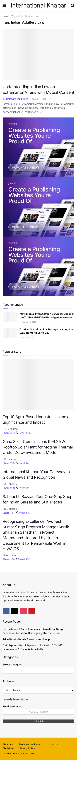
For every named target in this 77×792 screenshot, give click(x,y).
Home (6, 16)
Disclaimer (8, 748)
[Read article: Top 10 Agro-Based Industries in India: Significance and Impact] (38, 384)
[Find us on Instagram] (23, 611)
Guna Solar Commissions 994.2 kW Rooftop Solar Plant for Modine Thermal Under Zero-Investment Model (38, 447)
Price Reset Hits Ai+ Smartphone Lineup (26, 639)
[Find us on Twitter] (14, 611)
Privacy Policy (27, 748)
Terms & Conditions (29, 744)
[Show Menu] (4, 5)
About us (8, 744)
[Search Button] (72, 5)
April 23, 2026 (27, 337)
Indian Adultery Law (28, 16)
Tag (13, 16)
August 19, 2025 (38, 99)
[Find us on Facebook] (6, 611)
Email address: (12, 706)
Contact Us (52, 744)
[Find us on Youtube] (31, 611)
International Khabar (38, 5)
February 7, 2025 (28, 322)
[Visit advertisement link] (38, 147)
